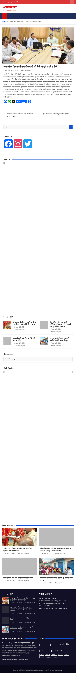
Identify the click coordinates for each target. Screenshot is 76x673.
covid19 (64, 644)
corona (54, 645)
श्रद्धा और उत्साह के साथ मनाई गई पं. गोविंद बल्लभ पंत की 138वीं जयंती (20, 115)
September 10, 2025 (11, 70)
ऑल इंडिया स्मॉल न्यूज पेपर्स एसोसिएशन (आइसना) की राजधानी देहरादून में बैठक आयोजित (60, 324)
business (47, 645)
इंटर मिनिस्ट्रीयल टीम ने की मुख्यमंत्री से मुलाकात (56, 114)
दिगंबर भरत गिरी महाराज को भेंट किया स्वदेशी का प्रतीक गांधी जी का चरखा (24, 323)
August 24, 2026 (19, 343)
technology (48, 657)
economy (48, 650)
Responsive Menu (72, 2)
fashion (58, 650)
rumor (60, 654)
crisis (42, 650)
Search (71, 127)
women (55, 657)
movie (47, 654)
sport (66, 654)
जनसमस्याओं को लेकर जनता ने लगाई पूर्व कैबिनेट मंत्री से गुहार (59, 339)
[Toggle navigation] (9, 15)
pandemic (54, 654)
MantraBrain (59, 670)
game (67, 650)
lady (42, 654)
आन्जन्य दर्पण (10, 7)
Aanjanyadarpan (26, 70)
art (41, 645)
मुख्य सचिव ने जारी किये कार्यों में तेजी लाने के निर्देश (18, 578)
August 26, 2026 (19, 327)
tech (42, 657)
